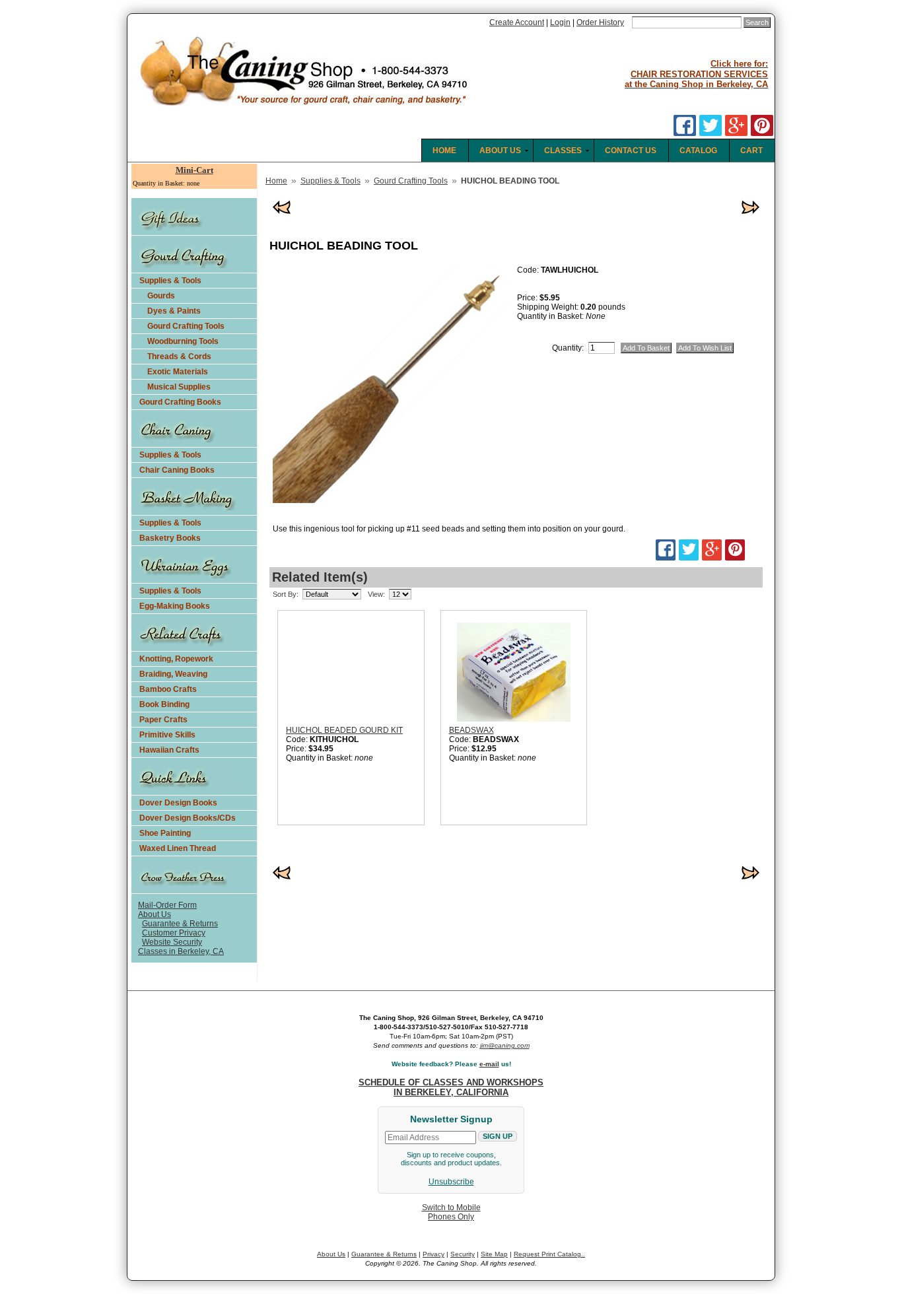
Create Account (516, 22)
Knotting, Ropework (176, 659)
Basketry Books (170, 538)
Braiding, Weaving (173, 674)
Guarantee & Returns (180, 923)
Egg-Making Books (174, 606)
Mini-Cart (194, 170)
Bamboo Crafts (168, 689)
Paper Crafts (163, 719)
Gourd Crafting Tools (186, 326)
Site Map (494, 1254)
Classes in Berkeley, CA (181, 951)
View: (376, 594)
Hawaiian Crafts (169, 750)
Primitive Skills (167, 734)
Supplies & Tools (170, 280)
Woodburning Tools (183, 341)
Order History (600, 22)
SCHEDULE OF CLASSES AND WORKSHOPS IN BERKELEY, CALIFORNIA (451, 1087)
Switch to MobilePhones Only (451, 1212)
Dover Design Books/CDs (187, 818)
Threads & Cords (179, 356)
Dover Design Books (178, 802)
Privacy (433, 1254)
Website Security (172, 942)
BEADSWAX (471, 730)
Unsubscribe (451, 1181)
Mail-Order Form (167, 905)
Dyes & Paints (174, 311)
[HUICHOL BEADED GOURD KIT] (363, 670)
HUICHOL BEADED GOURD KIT (344, 730)
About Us (154, 914)
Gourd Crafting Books (180, 402)
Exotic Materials (177, 371)
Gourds (161, 295)
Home (276, 181)
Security (462, 1254)
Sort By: (285, 594)
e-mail (489, 1064)
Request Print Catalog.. (549, 1254)
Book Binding (164, 704)
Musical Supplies (179, 387)
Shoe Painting (165, 833)
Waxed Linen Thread (177, 848)
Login (560, 22)
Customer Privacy (173, 932)
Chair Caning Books (177, 470)
